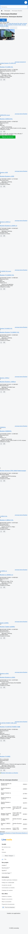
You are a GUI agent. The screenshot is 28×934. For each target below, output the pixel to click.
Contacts (4, 852)
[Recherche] (25, 6)
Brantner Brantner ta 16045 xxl (8, 225)
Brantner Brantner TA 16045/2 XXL (9, 332)
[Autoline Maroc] (9, 2)
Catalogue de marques (7, 890)
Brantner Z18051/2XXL (6, 119)
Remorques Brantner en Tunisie (8, 833)
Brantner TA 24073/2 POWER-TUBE (10, 726)
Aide (3, 849)
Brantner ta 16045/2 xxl (6, 574)
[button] (26, 2)
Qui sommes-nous (6, 847)
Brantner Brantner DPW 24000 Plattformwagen (13, 470)
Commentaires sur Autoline (8, 887)
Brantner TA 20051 (5, 756)
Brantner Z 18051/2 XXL (6, 520)
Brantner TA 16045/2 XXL (7, 275)
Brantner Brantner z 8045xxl (8, 381)
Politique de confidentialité (8, 882)
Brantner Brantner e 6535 (7, 176)
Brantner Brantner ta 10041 (7, 677)
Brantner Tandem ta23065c (7, 626)
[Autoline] (2, 11)
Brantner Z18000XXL (6, 431)
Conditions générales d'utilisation (9, 880)
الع (2, 859)
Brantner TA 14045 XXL (6, 67)
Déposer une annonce (7, 137)
